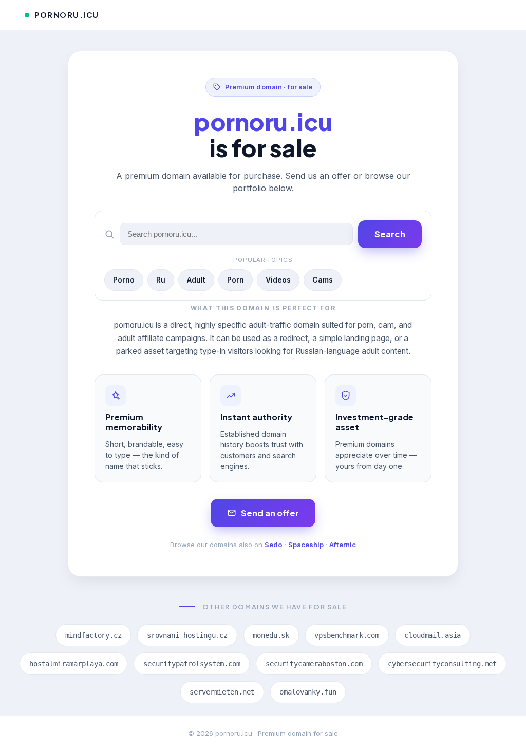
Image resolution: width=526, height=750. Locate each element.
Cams (322, 279)
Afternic (342, 544)
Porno (124, 279)
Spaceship (306, 544)
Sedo (274, 544)
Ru (160, 279)
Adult (196, 279)
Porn (235, 279)
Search (389, 234)
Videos (278, 279)
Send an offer (270, 513)
